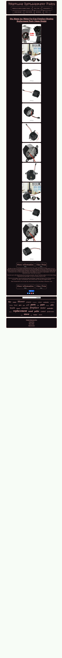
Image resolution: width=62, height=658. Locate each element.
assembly (24, 308)
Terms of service (31, 325)
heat (38, 305)
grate (24, 305)
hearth (12, 308)
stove (26, 314)
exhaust (40, 302)
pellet (36, 311)
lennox (35, 314)
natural (18, 308)
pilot (52, 305)
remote (14, 302)
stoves (40, 314)
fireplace (34, 307)
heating (11, 305)
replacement (20, 310)
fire (9, 302)
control (43, 311)
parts (33, 304)
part (42, 304)
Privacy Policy (31, 323)
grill (27, 305)
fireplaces (47, 305)
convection (52, 302)
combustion (46, 302)
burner (10, 311)
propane (28, 302)
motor (43, 308)
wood (30, 311)
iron (21, 315)
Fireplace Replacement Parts (31, 320)
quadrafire (50, 308)
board (15, 305)
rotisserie (35, 302)
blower (21, 301)
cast (31, 315)
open (20, 305)
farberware (50, 311)
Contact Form (31, 321)
